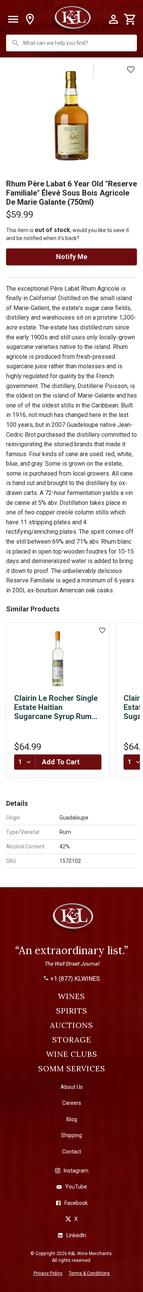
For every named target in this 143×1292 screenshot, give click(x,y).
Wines (71, 996)
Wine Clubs (71, 1054)
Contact (71, 1152)
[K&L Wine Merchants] (72, 919)
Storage (71, 1039)
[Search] (16, 43)
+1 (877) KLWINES (75, 978)
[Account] (113, 19)
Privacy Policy (48, 1273)
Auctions (71, 1025)
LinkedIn (76, 1235)
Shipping (71, 1135)
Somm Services (71, 1068)
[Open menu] (13, 19)
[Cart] (130, 19)
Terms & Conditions (89, 1273)
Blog (71, 1119)
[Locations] (30, 19)
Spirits (71, 1010)
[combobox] (72, 43)
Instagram (76, 1171)
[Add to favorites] (131, 70)
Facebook (76, 1203)
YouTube (76, 1187)
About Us (72, 1087)
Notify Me (71, 257)
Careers (71, 1103)
